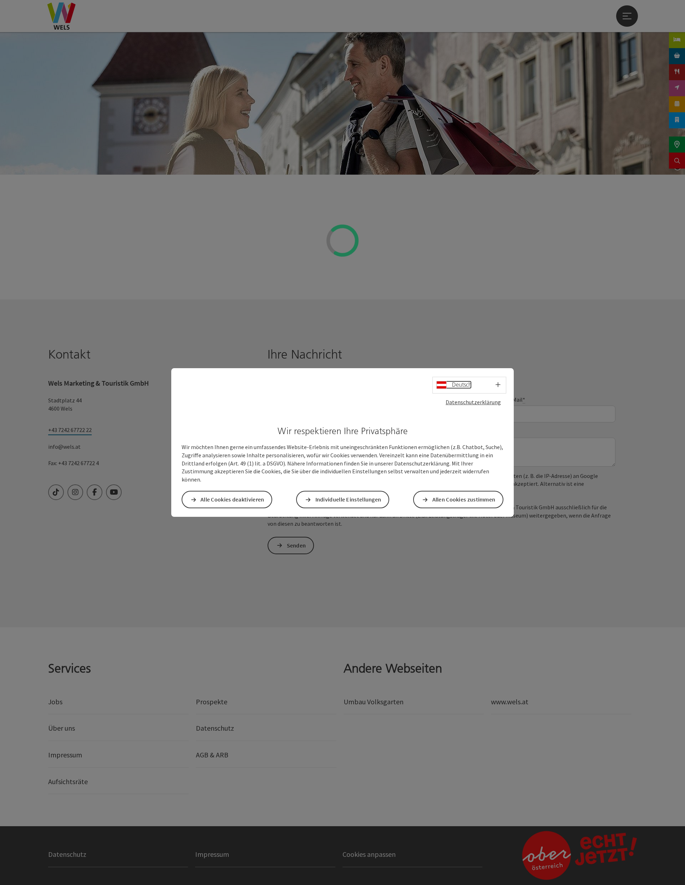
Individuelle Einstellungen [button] (348, 499)
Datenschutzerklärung (473, 402)
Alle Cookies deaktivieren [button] (232, 499)
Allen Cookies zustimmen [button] (464, 499)
